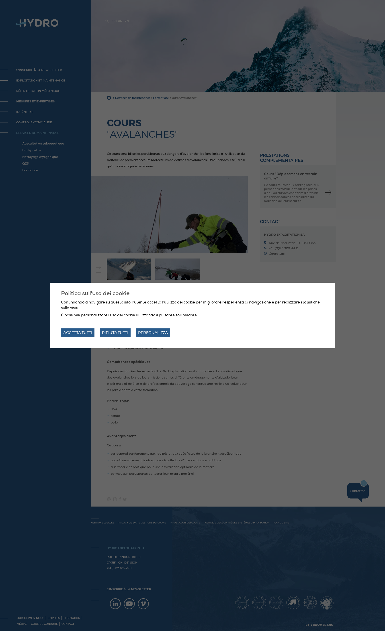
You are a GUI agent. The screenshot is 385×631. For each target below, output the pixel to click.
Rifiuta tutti (115, 332)
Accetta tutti (77, 332)
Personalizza (153, 332)
